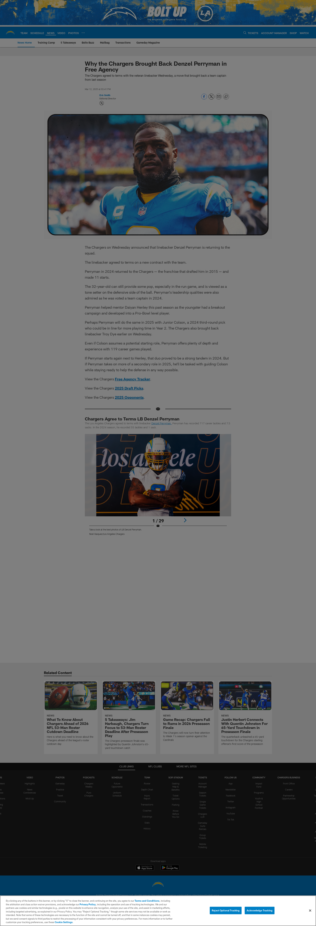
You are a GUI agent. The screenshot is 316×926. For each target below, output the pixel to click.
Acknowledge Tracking (259, 910)
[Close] (310, 910)
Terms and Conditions (147, 900)
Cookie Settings (64, 922)
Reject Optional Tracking (226, 910)
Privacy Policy (88, 904)
